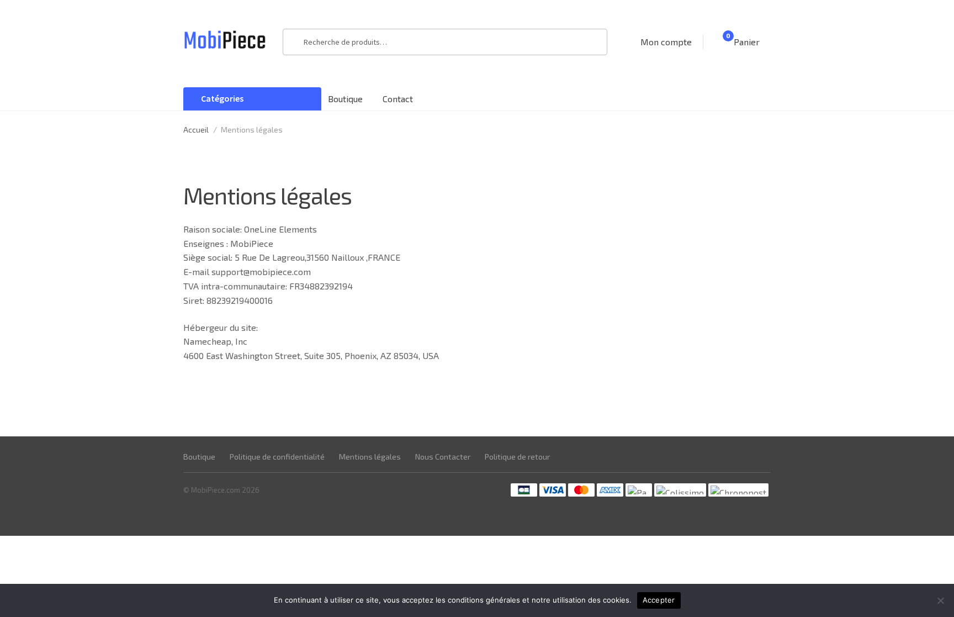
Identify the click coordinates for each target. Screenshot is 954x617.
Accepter (659, 599)
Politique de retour (517, 456)
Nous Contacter (442, 456)
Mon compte (666, 41)
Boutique (345, 98)
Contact (398, 98)
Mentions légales (370, 456)
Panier (743, 41)
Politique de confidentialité (277, 456)
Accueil (196, 129)
